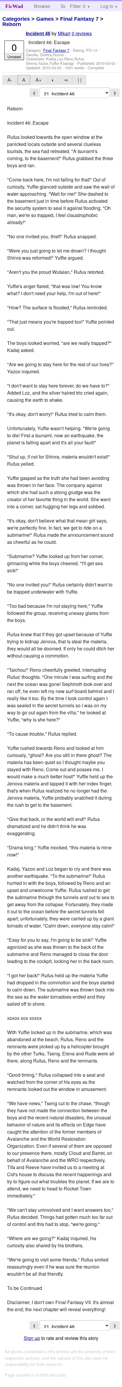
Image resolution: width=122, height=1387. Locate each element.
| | (79, 79)
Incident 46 (38, 33)
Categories (16, 19)
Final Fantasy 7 (79, 19)
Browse (42, 6)
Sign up (32, 1338)
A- (9, 79)
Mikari (64, 33)
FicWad (14, 6)
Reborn (11, 24)
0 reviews (82, 33)
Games (45, 19)
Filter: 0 (78, 6)
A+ (38, 79)
